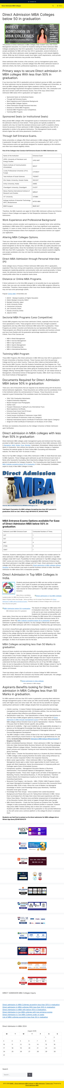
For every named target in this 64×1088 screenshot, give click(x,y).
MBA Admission (40, 1083)
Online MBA (12, 294)
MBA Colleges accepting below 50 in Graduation (18, 464)
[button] (53, 5)
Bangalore (7, 445)
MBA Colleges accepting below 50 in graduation (34, 620)
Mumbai (27, 445)
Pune (22, 445)
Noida (18, 445)
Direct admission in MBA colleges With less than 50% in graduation (28, 1007)
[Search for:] (14, 1075)
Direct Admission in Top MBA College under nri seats (23, 1015)
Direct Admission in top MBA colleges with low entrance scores (27, 1012)
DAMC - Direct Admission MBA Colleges (22, 1083)
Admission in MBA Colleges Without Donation (44, 739)
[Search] (29, 1075)
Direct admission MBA (32, 1085)
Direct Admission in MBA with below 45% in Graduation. (24, 1010)
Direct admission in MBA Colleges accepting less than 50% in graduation (31, 1005)
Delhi (13, 445)
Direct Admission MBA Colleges (11, 6)
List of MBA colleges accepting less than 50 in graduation (25, 1017)
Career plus (49, 1083)
